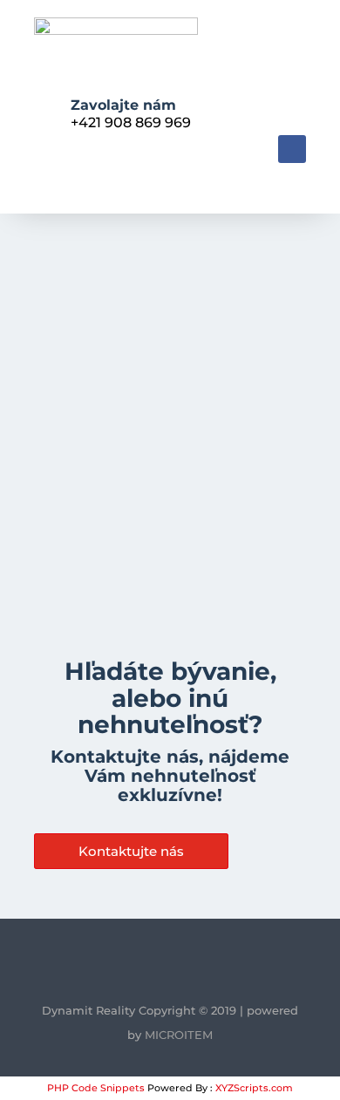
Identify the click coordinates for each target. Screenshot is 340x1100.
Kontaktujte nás (131, 851)
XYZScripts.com (254, 1088)
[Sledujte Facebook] (292, 149)
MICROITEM (179, 1035)
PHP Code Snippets (96, 1088)
